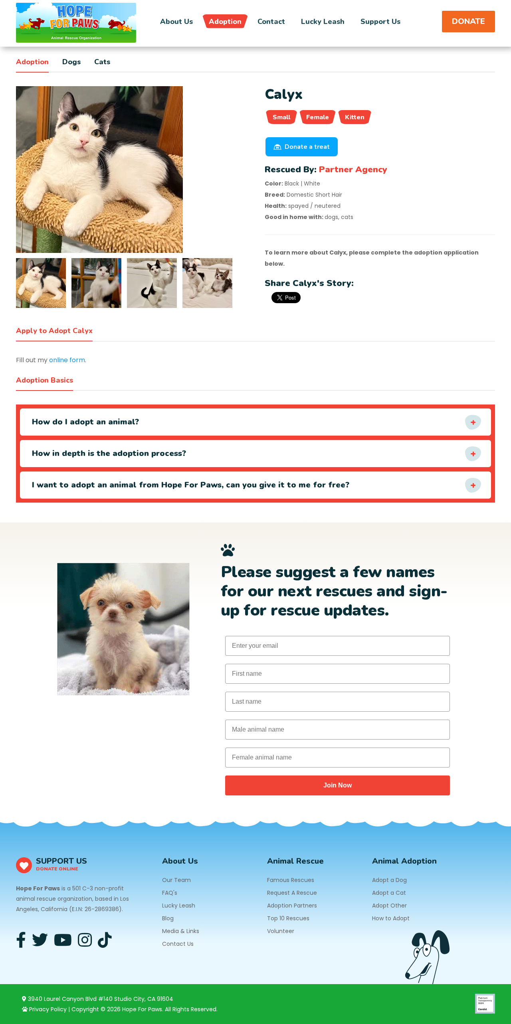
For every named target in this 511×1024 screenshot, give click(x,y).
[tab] (41, 283)
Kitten (354, 117)
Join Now (337, 785)
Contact (271, 21)
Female (317, 117)
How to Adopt (391, 918)
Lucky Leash (323, 21)
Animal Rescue (295, 861)
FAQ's (169, 893)
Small (281, 117)
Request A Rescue (292, 893)
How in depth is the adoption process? (109, 453)
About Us (176, 21)
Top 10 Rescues (288, 918)
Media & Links (180, 931)
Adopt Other (389, 906)
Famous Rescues (290, 880)
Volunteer (280, 931)
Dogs (71, 62)
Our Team (176, 880)
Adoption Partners (292, 906)
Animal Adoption (404, 861)
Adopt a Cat (389, 893)
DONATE (468, 21)
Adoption (225, 21)
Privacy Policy (47, 1009)
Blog (168, 918)
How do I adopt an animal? (85, 421)
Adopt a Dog (389, 880)
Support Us (380, 21)
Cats (102, 62)
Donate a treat (307, 146)
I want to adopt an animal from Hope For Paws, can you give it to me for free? (190, 484)
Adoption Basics (44, 380)
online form (67, 360)
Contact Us (178, 944)
